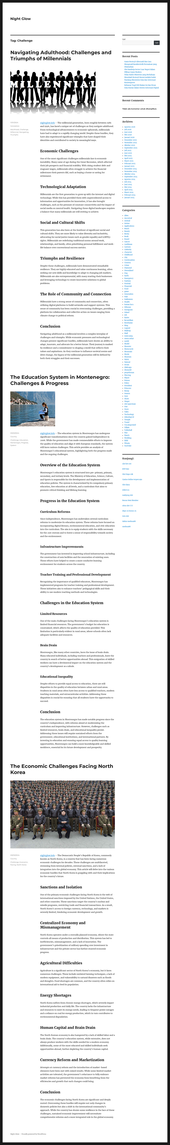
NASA (126, 359)
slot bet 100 (126, 464)
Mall (126, 333)
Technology (129, 414)
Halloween (128, 299)
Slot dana (126, 485)
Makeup (127, 331)
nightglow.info (47, 123)
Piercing (127, 375)
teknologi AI (129, 417)
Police (126, 383)
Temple (127, 420)
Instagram (128, 310)
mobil (126, 341)
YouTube (127, 446)
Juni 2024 (128, 184)
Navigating (23, 132)
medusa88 (126, 527)
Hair (126, 297)
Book (126, 236)
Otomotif (127, 370)
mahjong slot (127, 495)
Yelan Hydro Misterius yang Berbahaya (139, 75)
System (13, 445)
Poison (127, 380)
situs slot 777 (127, 506)
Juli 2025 (127, 150)
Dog (126, 273)
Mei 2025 (128, 156)
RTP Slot (125, 469)
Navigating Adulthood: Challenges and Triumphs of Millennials (61, 55)
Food (126, 289)
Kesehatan (128, 323)
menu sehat (129, 338)
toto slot (125, 516)
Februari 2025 (129, 164)
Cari (123, 39)
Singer (127, 401)
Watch (126, 435)
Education (24, 440)
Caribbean (128, 244)
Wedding (127, 438)
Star (126, 407)
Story (126, 409)
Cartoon (127, 247)
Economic (24, 862)
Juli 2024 (127, 182)
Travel (126, 422)
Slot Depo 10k (127, 474)
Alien (126, 215)
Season (127, 393)
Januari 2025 (129, 166)
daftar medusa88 (129, 521)
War (126, 433)
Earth (126, 276)
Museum (127, 357)
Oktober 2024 (129, 174)
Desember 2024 (130, 169)
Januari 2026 (129, 137)
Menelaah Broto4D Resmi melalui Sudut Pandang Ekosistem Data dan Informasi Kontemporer (140, 80)
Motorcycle (128, 349)
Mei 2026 (128, 135)
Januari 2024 (129, 198)
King (126, 325)
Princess (127, 388)
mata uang (128, 336)
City (125, 257)
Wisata (127, 443)
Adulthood (14, 129)
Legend (127, 328)
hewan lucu (128, 304)
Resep (126, 391)
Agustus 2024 (129, 179)
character (128, 252)
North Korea (22, 865)
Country (13, 437)
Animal (127, 221)
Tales (126, 412)
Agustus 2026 (129, 127)
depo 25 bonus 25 (129, 511)
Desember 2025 (130, 140)
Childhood (128, 255)
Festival (127, 284)
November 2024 (130, 171)
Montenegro (15, 443)
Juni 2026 (128, 132)
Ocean (126, 365)
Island (126, 312)
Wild (126, 441)
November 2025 (130, 143)
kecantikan (128, 320)
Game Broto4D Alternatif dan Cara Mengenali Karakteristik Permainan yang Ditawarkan (140, 64)
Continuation (129, 260)
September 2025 (130, 148)
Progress (24, 443)
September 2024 (130, 177)
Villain (126, 427)
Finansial (128, 286)
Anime (127, 223)
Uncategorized (130, 425)
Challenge (24, 129)
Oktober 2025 (129, 145)
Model (126, 344)
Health (127, 302)
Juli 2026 (127, 129)
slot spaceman (130, 404)
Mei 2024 (128, 187)
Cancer (127, 242)
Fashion (127, 281)
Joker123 (125, 490)
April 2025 (128, 158)
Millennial (14, 132)
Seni (126, 396)
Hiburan (127, 307)
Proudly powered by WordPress (34, 1134)
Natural (127, 362)
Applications (129, 226)
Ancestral (128, 218)
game (126, 291)
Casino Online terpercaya (132, 479)
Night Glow (20, 19)
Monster (127, 346)
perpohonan (129, 372)
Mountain (128, 352)
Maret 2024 (128, 192)
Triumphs (14, 135)
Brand (126, 239)
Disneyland (128, 270)
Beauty (127, 231)
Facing (13, 865)
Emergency (128, 278)
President (128, 386)
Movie (126, 354)
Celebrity (127, 249)
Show (126, 399)
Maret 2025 (128, 161)
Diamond (128, 268)
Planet (126, 378)
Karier (126, 318)
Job (125, 315)
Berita (126, 234)
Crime (126, 265)
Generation (14, 126)
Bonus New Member (130, 500)
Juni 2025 (128, 153)
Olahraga (127, 367)
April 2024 (128, 190)
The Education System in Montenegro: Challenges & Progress (60, 380)
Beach (126, 229)
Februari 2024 (129, 195)
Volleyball (128, 430)
